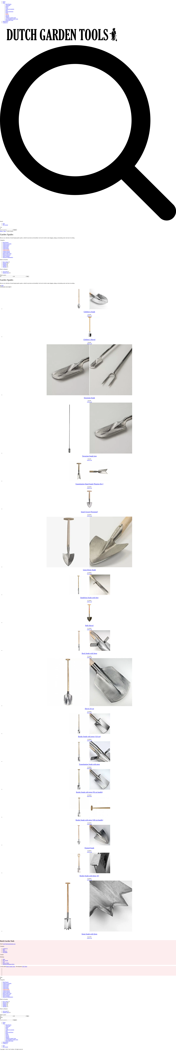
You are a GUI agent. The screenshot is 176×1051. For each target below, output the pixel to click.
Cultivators (8, 5)
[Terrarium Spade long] (89, 453)
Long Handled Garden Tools (12, 19)
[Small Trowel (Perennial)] (89, 508)
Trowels (7, 15)
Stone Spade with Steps (89, 934)
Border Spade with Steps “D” (89, 876)
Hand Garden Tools (7, 253)
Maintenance (5, 21)
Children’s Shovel (89, 339)
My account (5, 224)
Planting (4, 264)
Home (4, 1)
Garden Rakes (6, 248)
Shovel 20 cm (89, 709)
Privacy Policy (6, 963)
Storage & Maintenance (8, 257)
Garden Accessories (10, 9)
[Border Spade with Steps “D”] (89, 872)
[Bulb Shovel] (89, 622)
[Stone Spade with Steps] (89, 931)
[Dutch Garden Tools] (62, 44)
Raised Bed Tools (9, 20)
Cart (4, 961)
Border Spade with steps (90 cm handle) (89, 792)
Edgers (7, 6)
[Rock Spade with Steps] (89, 650)
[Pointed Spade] (89, 845)
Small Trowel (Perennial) (89, 512)
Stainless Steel (6, 272)
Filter (28, 276)
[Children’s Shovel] (89, 336)
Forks (7, 7)
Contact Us (5, 22)
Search (15, 229)
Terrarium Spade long (89, 456)
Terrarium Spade (89, 398)
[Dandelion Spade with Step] (89, 594)
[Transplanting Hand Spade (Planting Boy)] (89, 481)
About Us (5, 951)
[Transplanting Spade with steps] (89, 761)
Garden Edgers (6, 245)
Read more (89, 573)
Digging (4, 263)
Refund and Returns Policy (9, 964)
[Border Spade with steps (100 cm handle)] (89, 817)
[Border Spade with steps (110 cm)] (89, 733)
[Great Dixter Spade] (89, 566)
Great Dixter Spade (89, 570)
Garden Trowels (6, 251)
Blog (4, 223)
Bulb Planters (8, 4)
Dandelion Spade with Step (89, 597)
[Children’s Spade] (89, 308)
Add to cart (89, 315)
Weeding (5, 266)
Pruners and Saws (9, 11)
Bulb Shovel (89, 625)
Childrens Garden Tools (11, 17)
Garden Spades (6, 249)
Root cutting (5, 262)
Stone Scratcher (6, 256)
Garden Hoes (6, 247)
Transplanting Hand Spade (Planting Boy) (89, 484)
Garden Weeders (6, 252)
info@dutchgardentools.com (9, 944)
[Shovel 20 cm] (89, 705)
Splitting (4, 265)
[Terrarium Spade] (89, 394)
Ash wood (5, 271)
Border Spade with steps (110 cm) (89, 736)
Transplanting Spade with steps (89, 764)
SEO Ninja (24, 966)
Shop (4, 2)
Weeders (7, 16)
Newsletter (5, 952)
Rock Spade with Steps (89, 653)
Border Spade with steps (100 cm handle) (89, 820)
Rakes (7, 12)
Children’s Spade (89, 312)
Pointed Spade (89, 848)
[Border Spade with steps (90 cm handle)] (89, 789)
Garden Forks (6, 246)
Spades (7, 14)
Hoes (7, 10)
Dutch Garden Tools (10, 966)
